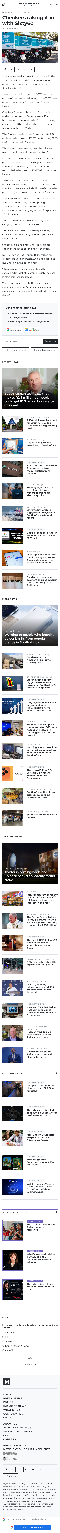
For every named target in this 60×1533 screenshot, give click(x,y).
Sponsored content (18, 1431)
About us (10, 1423)
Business (9, 390)
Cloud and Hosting (37, 1026)
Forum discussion (43, 350)
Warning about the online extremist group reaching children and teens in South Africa (42, 751)
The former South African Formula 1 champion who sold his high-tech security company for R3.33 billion (42, 921)
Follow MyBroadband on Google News (29, 321)
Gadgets (31, 722)
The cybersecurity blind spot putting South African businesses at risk (42, 1113)
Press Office (13, 1398)
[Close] (57, 1519)
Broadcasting (34, 655)
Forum (8, 1402)
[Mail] (32, 69)
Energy (31, 485)
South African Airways (17, 1346)
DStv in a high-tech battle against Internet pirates (41, 963)
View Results (30, 1364)
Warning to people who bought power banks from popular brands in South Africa (29, 638)
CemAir (9, 1350)
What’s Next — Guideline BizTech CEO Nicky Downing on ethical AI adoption (41, 1258)
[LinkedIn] (18, 69)
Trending (32, 574)
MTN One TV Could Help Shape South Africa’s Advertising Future (40, 1137)
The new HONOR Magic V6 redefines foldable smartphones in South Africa (42, 944)
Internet (31, 552)
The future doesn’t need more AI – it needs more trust (40, 1287)
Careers (9, 1439)
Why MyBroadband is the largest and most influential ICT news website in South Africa (41, 706)
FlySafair (10, 1332)
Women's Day (35, 1221)
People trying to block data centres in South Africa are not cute (39, 1035)
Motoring (32, 507)
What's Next (12, 1410)
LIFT (7, 1337)
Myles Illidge (11, 29)
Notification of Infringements (26, 1449)
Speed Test (11, 1417)
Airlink (8, 1341)
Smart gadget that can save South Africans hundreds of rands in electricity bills (40, 491)
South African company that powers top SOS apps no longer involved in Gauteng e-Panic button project (42, 729)
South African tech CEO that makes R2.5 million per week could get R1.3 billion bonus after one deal (29, 399)
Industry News (36, 462)
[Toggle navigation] (4, 4)
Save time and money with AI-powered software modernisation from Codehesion (42, 469)
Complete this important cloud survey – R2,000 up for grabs (41, 1088)
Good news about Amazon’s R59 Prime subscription (39, 660)
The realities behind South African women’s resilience (42, 1227)
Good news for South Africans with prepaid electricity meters (39, 1054)
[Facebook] (6, 1469)
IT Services (8, 12)
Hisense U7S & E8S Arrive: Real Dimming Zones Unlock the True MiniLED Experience (41, 1011)
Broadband (33, 677)
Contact (9, 1435)
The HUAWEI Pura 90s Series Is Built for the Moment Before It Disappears (39, 774)
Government (33, 417)
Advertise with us (17, 1427)
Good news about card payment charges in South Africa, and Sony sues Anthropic (42, 581)
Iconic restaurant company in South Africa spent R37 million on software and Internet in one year (42, 898)
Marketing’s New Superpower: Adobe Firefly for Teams (42, 1162)
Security (31, 745)
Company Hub (13, 1414)
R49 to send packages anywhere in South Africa (41, 444)
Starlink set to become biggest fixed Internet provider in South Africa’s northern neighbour (41, 683)
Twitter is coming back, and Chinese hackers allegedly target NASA (29, 875)
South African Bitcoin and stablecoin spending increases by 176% (41, 795)
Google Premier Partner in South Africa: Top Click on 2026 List (42, 535)
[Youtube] (33, 1469)
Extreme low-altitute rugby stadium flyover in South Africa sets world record (41, 514)
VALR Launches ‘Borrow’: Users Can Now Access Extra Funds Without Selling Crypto (41, 1188)
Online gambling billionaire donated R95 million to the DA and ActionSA (40, 988)
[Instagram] (39, 1469)
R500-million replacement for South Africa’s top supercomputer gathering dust (42, 424)
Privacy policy (14, 1445)
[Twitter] (12, 69)
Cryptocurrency (36, 789)
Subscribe (50, 341)
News (7, 1394)
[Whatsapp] (19, 1469)
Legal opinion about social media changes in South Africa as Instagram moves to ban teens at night (42, 558)
